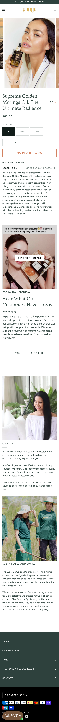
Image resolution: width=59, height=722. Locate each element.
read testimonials (29, 258)
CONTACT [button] (7, 678)
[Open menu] (6, 10)
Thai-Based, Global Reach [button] (18, 669)
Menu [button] (5, 641)
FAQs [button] (5, 660)
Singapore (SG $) (15, 695)
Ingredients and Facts (38, 168)
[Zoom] (10, 82)
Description (9, 168)
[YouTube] (26, 716)
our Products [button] (10, 650)
